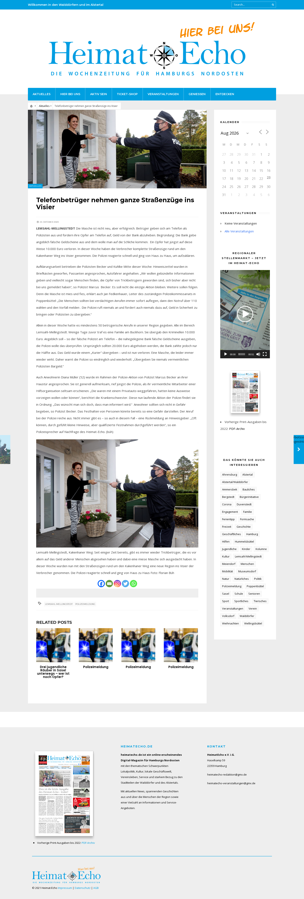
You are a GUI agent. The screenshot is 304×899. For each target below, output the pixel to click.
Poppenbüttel (255, 586)
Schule (239, 593)
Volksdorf (228, 616)
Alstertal (247, 474)
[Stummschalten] (258, 354)
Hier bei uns (70, 94)
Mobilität (227, 571)
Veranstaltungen (163, 94)
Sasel (225, 593)
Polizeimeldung (85, 604)
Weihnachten (230, 623)
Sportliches (241, 601)
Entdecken (224, 94)
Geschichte (244, 526)
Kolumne (261, 549)
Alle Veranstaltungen (239, 231)
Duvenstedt (244, 504)
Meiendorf (228, 564)
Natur (225, 579)
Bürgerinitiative (249, 497)
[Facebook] (101, 583)
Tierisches (260, 601)
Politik (258, 579)
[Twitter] (125, 583)
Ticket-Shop (127, 94)
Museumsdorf (247, 571)
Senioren (254, 593)
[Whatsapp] (133, 583)
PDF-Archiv (237, 429)
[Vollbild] (265, 354)
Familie (247, 512)
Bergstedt (228, 497)
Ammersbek (229, 489)
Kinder (246, 549)
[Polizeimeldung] (96, 645)
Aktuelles (41, 94)
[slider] (242, 354)
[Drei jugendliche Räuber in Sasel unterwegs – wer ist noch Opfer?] (53, 645)
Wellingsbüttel (253, 623)
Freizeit (226, 526)
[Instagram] (117, 583)
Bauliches (249, 489)
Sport (225, 601)
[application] (245, 314)
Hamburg (252, 534)
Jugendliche (229, 549)
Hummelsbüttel (244, 541)
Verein (253, 608)
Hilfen (226, 541)
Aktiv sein (98, 94)
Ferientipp (228, 519)
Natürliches (242, 579)
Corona (226, 504)
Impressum (65, 888)
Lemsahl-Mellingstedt (59, 604)
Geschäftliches (231, 534)
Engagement (230, 512)
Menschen (247, 564)
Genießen (197, 94)
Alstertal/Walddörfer (235, 482)
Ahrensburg (229, 474)
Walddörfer (247, 616)
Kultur (226, 556)
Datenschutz (83, 888)
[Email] (109, 583)
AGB (96, 888)
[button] (245, 314)
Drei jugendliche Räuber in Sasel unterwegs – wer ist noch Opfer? (53, 672)
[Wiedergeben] (226, 354)
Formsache (247, 519)
